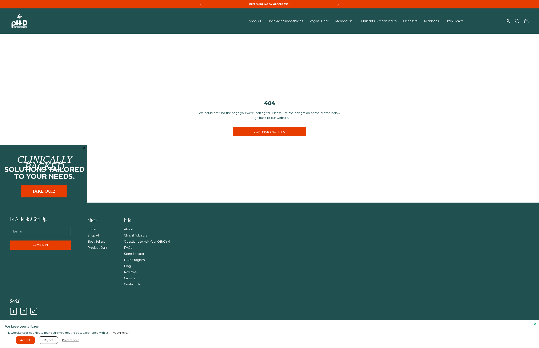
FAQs (128, 248)
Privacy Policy (119, 332)
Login (92, 229)
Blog (127, 266)
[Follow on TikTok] (34, 311)
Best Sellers (96, 241)
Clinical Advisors (135, 235)
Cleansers (410, 21)
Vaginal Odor (319, 21)
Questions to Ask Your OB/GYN (147, 241)
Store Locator (134, 254)
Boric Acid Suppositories (285, 21)
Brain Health (455, 21)
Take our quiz (235, 4)
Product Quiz (97, 248)
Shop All (255, 21)
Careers (129, 278)
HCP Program (134, 260)
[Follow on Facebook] (13, 311)
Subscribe (40, 245)
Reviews (130, 272)
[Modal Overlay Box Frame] (43, 174)
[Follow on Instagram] (23, 311)
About (128, 229)
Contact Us (132, 284)
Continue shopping (269, 131)
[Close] (535, 324)
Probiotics (431, 21)
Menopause (344, 21)
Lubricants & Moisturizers (377, 21)
